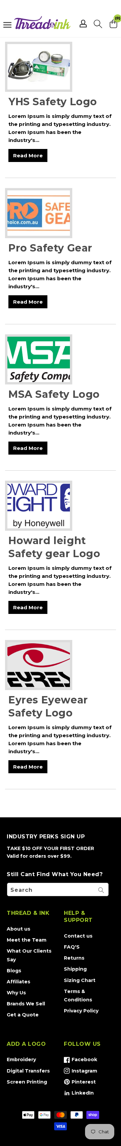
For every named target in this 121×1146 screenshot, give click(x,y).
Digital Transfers (28, 1071)
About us (18, 929)
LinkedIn (79, 1094)
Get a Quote (23, 1015)
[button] (98, 23)
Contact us (78, 936)
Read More (28, 155)
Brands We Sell (26, 1004)
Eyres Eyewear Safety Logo (48, 706)
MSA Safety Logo (54, 394)
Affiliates (18, 982)
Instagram (80, 1072)
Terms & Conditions (78, 995)
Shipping (75, 969)
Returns (74, 958)
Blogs (14, 971)
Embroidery (21, 1059)
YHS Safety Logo (52, 102)
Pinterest (80, 1083)
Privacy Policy (81, 1011)
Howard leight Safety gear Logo (54, 547)
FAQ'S (72, 947)
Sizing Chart (79, 980)
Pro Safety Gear (50, 248)
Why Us (16, 993)
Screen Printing (27, 1082)
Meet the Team (26, 940)
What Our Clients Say (29, 955)
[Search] (101, 890)
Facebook (80, 1060)
